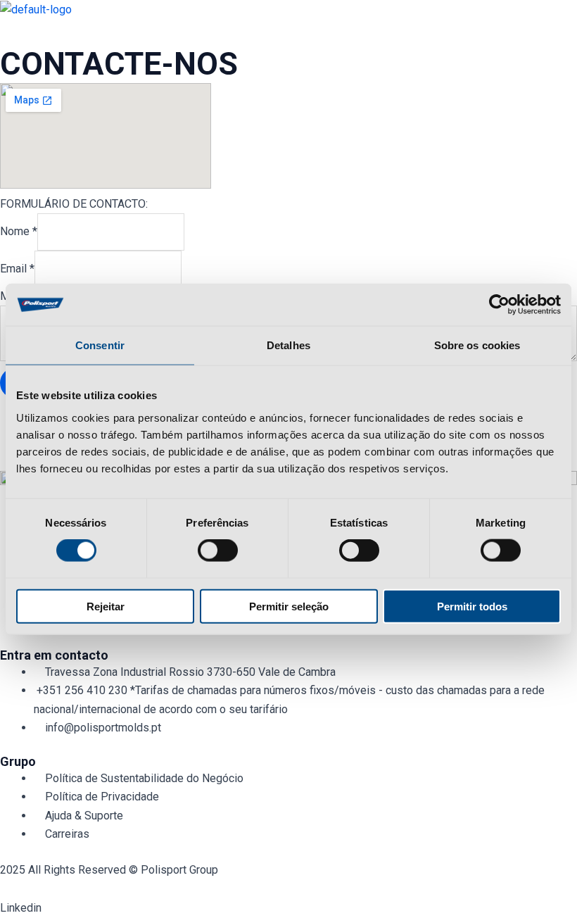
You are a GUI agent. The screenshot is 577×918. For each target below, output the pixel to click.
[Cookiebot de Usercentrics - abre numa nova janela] (499, 304)
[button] (288, 32)
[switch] (218, 550)
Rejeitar (106, 606)
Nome (18, 231)
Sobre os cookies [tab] (477, 345)
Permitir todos (472, 606)
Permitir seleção (289, 606)
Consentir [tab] (100, 345)
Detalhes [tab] (288, 345)
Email (17, 268)
